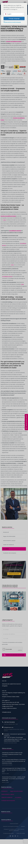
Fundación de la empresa (8, 800)
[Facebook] (10, 836)
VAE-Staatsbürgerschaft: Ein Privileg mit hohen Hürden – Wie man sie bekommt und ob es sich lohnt (14, 770)
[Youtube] (12, 836)
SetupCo (23, 826)
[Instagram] (17, 836)
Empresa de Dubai (14, 823)
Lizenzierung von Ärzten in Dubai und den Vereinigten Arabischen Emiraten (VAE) (12, 753)
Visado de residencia (6, 797)
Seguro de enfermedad (16, 791)
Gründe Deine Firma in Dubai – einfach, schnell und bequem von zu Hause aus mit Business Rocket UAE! (13, 778)
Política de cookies (20, 833)
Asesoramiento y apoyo (7, 794)
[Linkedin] (15, 836)
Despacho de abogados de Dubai (10, 826)
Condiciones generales (8, 833)
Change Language (14, 18)
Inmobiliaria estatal (15, 230)
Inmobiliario (18, 797)
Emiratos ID (4, 791)
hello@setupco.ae (8, 727)
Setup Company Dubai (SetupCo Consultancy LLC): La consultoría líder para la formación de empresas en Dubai (13, 761)
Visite (4, 220)
